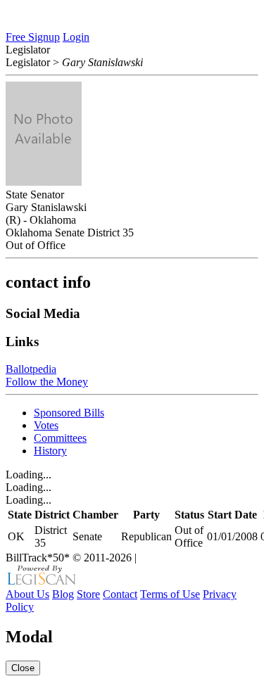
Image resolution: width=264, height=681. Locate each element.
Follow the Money (47, 382)
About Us (27, 594)
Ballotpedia (31, 369)
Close (22, 668)
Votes (46, 425)
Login (76, 37)
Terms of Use (170, 594)
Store (88, 594)
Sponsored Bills (69, 413)
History (50, 451)
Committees (60, 438)
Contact (120, 594)
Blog (63, 594)
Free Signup (33, 37)
